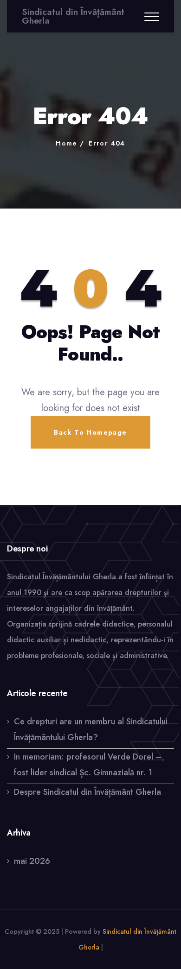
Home (67, 143)
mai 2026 (32, 861)
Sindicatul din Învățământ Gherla (73, 16)
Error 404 (107, 143)
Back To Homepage (90, 432)
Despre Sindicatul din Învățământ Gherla (87, 792)
